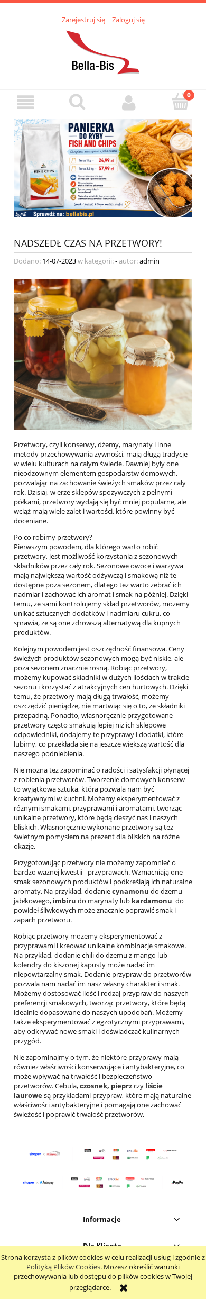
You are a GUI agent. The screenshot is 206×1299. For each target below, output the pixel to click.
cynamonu (130, 891)
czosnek (93, 1086)
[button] (26, 102)
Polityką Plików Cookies (63, 1266)
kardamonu (153, 900)
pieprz (122, 1086)
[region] (103, 168)
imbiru (64, 900)
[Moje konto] (129, 102)
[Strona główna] (103, 50)
